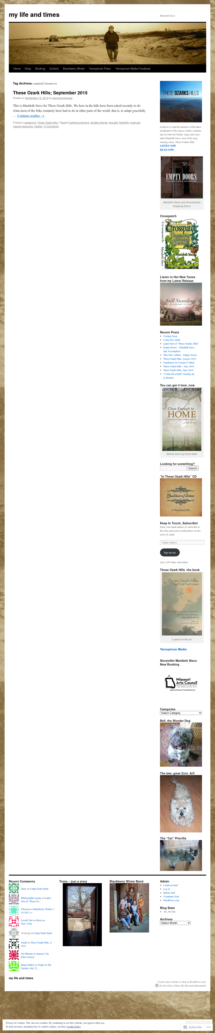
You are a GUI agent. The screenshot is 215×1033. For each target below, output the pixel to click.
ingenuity (135, 122)
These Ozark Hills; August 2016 (179, 358)
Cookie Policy (74, 1026)
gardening (30, 122)
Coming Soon (170, 336)
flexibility (124, 122)
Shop (28, 68)
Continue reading (30, 115)
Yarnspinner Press (100, 68)
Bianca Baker (27, 964)
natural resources (23, 126)
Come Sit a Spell (171, 339)
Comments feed (171, 896)
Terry (23, 888)
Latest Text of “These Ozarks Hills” (181, 343)
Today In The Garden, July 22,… (36, 966)
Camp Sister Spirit (39, 888)
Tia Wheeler (27, 953)
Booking (40, 68)
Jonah (24, 942)
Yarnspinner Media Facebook (133, 68)
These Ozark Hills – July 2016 (178, 366)
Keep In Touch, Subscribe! (179, 523)
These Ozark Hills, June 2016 (178, 370)
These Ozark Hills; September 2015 (50, 92)
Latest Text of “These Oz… (36, 899)
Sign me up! (170, 552)
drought (113, 122)
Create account (170, 885)
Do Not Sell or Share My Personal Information (182, 985)
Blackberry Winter (74, 68)
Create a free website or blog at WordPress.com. (181, 981)
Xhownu (25, 909)
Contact (54, 68)
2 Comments (51, 126)
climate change (99, 122)
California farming (79, 122)
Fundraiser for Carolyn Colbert (178, 362)
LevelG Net (27, 920)
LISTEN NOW (168, 146)
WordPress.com (171, 900)
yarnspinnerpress (62, 98)
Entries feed (169, 892)
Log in (166, 888)
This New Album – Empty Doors (180, 355)
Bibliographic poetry (31, 898)
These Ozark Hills (47, 122)
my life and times (34, 14)
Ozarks (38, 126)
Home (17, 68)
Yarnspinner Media (173, 649)
